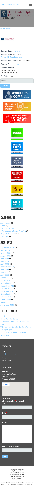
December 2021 (7, 283)
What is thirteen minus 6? (12, 446)
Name (4, 403)
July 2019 (4, 302)
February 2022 (6, 280)
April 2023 (4, 264)
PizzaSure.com (17, 480)
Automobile (5, 223)
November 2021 (7, 286)
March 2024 (5, 250)
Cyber (2, 225)
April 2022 (4, 275)
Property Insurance (8, 234)
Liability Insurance (8, 228)
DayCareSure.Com (17, 471)
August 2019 (5, 299)
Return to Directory (5, 28)
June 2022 (4, 269)
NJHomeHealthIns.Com (17, 474)
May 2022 (4, 272)
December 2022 (7, 267)
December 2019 (7, 294)
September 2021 (7, 291)
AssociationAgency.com (17, 469)
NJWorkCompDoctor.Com (17, 476)
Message (5, 422)
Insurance (16, 51)
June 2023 (4, 258)
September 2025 (7, 247)
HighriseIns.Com (17, 478)
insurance (15, 64)
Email (4, 413)
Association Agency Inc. (10, 4)
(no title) (4, 316)
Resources (4, 236)
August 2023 (5, 256)
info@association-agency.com (12, 354)
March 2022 (5, 278)
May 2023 (4, 261)
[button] (31, 4)
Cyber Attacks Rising (9, 319)
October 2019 (6, 297)
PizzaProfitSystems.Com (17, 472)
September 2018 (7, 305)
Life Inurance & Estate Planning (13, 231)
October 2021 (6, 288)
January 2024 (5, 253)
